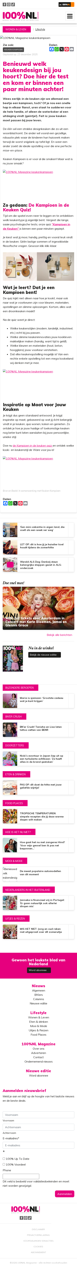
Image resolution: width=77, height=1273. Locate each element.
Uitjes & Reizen (15, 918)
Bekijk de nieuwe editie (43, 654)
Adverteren (38, 1053)
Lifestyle (40, 29)
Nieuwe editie (38, 1003)
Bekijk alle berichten (59, 635)
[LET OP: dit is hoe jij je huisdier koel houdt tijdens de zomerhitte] (38, 547)
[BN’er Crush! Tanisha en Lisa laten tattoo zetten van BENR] (38, 730)
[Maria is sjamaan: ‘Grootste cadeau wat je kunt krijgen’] (38, 701)
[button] (66, 4)
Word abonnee (38, 970)
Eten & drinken (15, 774)
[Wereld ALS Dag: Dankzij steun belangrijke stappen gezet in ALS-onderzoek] (38, 564)
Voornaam (8, 1120)
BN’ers (38, 995)
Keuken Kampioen (13, 49)
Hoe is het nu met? (18, 832)
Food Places (14, 803)
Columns (38, 999)
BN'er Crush (13, 716)
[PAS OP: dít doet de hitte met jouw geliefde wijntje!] (38, 787)
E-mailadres (11, 1138)
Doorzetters (14, 745)
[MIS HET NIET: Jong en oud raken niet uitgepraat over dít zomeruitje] (38, 932)
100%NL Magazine (20, 16)
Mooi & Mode (14, 861)
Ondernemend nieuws (39, 1061)
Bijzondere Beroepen (19, 687)
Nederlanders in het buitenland (27, 890)
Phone (7, 1170)
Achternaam (9, 1132)
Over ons (38, 1048)
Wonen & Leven (15, 29)
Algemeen (38, 990)
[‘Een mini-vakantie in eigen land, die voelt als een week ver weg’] (38, 530)
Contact (38, 1057)
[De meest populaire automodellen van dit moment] (38, 874)
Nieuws (38, 986)
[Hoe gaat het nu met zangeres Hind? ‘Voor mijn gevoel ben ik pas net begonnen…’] (38, 845)
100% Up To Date (17, 1159)
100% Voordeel (16, 1164)
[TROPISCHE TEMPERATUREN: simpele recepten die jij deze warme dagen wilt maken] (38, 816)
